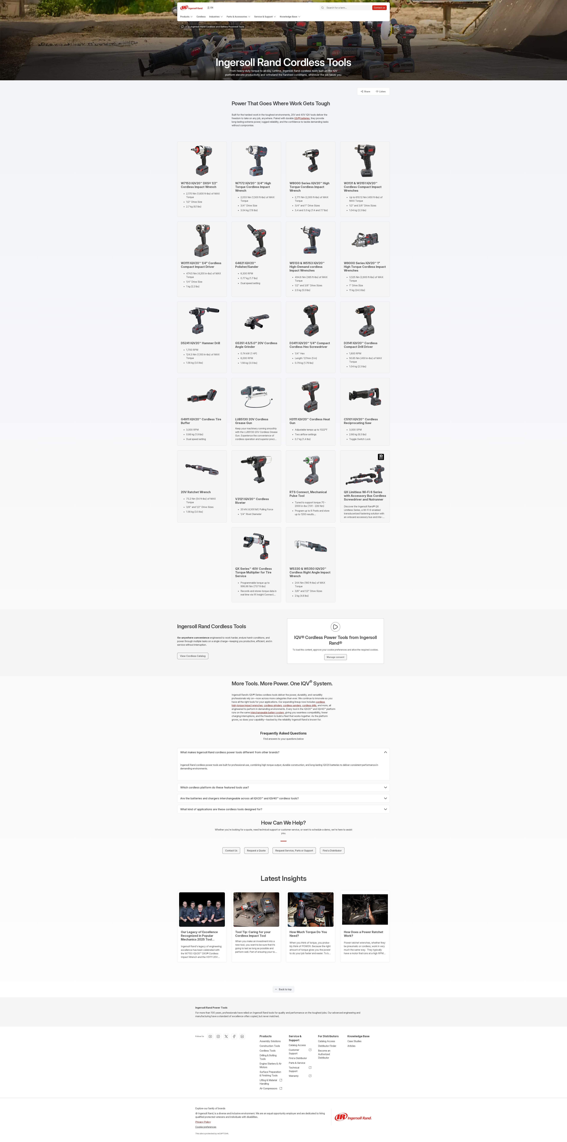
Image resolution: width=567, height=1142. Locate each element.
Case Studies (354, 1041)
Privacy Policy (203, 1121)
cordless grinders (273, 705)
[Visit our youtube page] (210, 1036)
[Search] (322, 7)
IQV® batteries (302, 118)
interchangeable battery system (267, 712)
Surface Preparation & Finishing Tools (270, 1073)
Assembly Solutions (270, 1041)
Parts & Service (297, 1062)
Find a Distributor (298, 1058)
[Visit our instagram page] (218, 1036)
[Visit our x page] (226, 1036)
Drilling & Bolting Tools (268, 1057)
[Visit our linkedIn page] (242, 1036)
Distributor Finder (327, 1045)
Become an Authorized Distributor (324, 1054)
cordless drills (309, 705)
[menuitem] (186, 16)
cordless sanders (292, 705)
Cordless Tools (268, 1050)
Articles (351, 1045)
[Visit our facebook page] (234, 1036)
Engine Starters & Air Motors (270, 1065)
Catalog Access (297, 1045)
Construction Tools (270, 1045)
